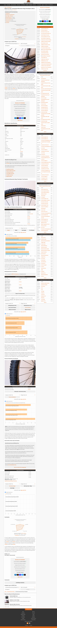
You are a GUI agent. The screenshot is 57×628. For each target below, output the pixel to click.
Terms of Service (33, 618)
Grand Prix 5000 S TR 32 (44, 138)
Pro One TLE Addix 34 (44, 160)
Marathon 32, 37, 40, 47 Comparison (46, 67)
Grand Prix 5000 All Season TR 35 (45, 162)
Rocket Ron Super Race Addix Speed (45, 123)
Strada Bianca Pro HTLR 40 (45, 151)
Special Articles (23, 619)
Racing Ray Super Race (44, 107)
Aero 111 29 (42, 227)
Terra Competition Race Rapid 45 (45, 172)
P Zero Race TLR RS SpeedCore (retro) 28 (45, 217)
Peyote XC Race (43, 125)
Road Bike (8, 4)
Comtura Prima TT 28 (44, 211)
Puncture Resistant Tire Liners (45, 36)
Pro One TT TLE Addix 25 (44, 206)
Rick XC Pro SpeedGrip (44, 105)
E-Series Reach (43, 260)
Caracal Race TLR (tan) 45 (44, 163)
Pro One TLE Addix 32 (44, 176)
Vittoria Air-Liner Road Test (45, 54)
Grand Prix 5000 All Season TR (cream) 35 (45, 158)
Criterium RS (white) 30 (44, 230)
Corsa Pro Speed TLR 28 (44, 189)
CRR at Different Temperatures (45, 38)
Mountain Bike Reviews (10, 591)
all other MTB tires (23, 36)
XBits (28, 625)
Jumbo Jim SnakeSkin (44, 284)
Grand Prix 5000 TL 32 (44, 179)
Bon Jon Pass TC (43, 237)
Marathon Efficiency (44, 245)
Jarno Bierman (14, 9)
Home (5, 4)
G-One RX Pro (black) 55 (44, 108)
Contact (33, 615)
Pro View (46, 4)
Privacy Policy (33, 619)
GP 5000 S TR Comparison (44, 46)
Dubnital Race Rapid (44, 121)
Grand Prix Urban (43, 239)
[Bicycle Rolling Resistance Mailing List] (29, 624)
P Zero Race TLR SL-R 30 (44, 203)
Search (40, 4)
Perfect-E (42, 276)
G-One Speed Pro (43, 78)
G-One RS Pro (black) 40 (44, 165)
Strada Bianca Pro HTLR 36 (45, 168)
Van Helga (42, 291)
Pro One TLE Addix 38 (44, 149)
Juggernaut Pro (43, 300)
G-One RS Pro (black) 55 (44, 110)
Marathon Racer (43, 268)
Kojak (42, 269)
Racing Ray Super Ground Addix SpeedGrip (45, 114)
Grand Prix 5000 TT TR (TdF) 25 (45, 200)
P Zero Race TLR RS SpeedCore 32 (46, 140)
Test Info (34, 4)
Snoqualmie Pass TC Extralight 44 (45, 142)
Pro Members (50, 4)
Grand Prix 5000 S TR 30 (44, 219)
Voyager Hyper (43, 242)
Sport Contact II (43, 253)
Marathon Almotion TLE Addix (45, 250)
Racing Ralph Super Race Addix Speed (45, 129)
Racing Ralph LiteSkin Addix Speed (45, 117)
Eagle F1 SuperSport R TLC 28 (45, 224)
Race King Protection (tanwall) (45, 119)
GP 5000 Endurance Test (44, 60)
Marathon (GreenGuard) (44, 255)
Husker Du (42, 292)
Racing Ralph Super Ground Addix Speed (45, 100)
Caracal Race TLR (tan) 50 (44, 174)
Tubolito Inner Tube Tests (45, 59)
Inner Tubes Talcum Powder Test (46, 33)
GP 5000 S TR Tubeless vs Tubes (45, 44)
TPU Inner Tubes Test (44, 30)
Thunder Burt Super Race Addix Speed (45, 87)
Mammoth (42, 297)
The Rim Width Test (44, 57)
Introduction (8, 13)
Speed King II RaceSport (44, 102)
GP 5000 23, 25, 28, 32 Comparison (45, 62)
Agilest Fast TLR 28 (43, 222)
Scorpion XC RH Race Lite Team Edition (45, 84)
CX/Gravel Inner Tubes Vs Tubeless (46, 39)
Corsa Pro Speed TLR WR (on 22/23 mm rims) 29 (45, 193)
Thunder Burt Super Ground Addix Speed (45, 81)
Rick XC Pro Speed (43, 97)
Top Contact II (43, 263)
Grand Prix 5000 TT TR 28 (44, 198)
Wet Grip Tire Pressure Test (45, 31)
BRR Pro (33, 611)
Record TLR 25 (43, 195)
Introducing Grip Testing (44, 52)
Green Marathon (43, 261)
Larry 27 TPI (42, 294)
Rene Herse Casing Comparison (46, 49)
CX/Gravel (18, 4)
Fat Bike (27, 4)
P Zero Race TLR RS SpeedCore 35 (46, 146)
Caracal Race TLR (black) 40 (45, 156)
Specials (30, 4)
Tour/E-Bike (23, 4)
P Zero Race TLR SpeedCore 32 (45, 170)
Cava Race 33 (43, 154)
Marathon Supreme (44, 247)
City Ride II (42, 271)
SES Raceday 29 (43, 208)
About (33, 614)
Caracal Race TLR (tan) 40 (44, 144)
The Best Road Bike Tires (44, 28)
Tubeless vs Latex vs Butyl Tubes (45, 65)
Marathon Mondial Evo (44, 274)
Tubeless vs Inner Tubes (44, 68)
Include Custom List (9, 234)
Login (43, 4)
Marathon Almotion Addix (45, 248)
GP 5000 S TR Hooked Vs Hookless (45, 41)
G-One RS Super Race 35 (44, 167)
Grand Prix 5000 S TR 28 (44, 214)
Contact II (42, 266)
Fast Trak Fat (43, 286)
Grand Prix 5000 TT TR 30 (44, 205)
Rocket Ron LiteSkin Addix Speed (46, 88)
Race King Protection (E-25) (45, 93)
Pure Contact (43, 258)
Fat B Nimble (43, 299)
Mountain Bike (13, 4)
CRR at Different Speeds (44, 51)
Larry (42, 289)
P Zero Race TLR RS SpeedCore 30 (46, 213)
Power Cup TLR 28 (43, 225)
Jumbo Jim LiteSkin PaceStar (45, 283)
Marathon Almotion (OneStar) (45, 240)
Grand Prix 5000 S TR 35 (44, 137)
